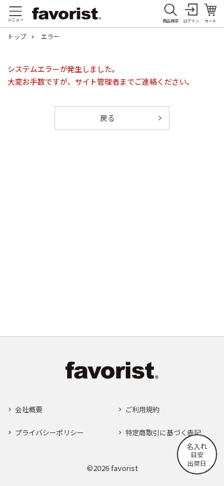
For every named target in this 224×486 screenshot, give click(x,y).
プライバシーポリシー (49, 432)
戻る (107, 117)
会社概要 (29, 409)
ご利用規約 (142, 409)
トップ (16, 36)
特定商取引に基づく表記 (163, 432)
